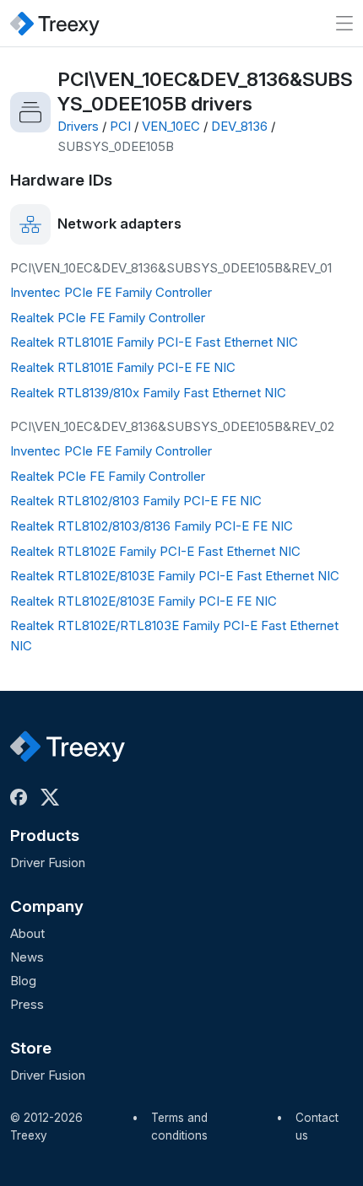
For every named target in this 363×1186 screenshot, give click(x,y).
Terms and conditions (179, 1127)
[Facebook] (22, 797)
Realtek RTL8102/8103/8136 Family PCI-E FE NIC (151, 526)
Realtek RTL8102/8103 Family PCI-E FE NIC (136, 501)
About (27, 933)
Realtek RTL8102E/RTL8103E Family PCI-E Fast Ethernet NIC (174, 635)
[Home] (55, 23)
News (27, 957)
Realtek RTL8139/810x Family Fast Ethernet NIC (148, 393)
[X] (53, 797)
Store (30, 1048)
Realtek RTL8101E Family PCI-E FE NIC (123, 367)
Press (27, 1004)
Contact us (317, 1127)
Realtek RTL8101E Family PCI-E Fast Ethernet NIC (154, 342)
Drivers (78, 126)
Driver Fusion (47, 862)
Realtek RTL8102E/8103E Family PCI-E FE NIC (143, 601)
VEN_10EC (171, 126)
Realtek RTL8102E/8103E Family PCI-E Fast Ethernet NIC (174, 576)
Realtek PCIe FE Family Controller (107, 318)
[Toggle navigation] (344, 23)
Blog (23, 981)
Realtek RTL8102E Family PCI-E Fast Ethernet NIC (155, 551)
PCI (120, 126)
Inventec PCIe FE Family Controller (111, 292)
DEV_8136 (239, 126)
